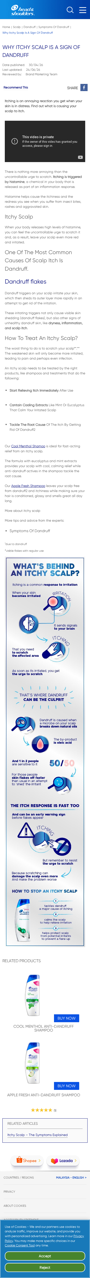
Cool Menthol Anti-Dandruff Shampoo (43, 1028)
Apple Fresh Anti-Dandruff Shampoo (43, 1095)
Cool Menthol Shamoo (28, 446)
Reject (45, 1267)
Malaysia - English (70, 1177)
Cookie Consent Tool (20, 1245)
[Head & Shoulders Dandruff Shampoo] (17, 9)
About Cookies (15, 1205)
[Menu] (84, 11)
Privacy (9, 1191)
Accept (45, 1256)
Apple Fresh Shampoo (28, 486)
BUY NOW (67, 1018)
